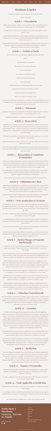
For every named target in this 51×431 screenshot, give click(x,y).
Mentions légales (31, 421)
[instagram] (47, 1)
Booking (29, 416)
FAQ (28, 418)
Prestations (30, 409)
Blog (28, 414)
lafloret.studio (5, 2)
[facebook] (49, 1)
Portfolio (30, 411)
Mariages (29, 413)
